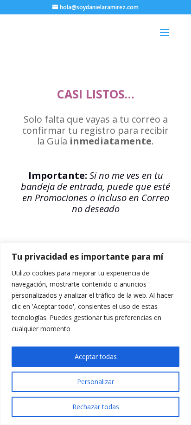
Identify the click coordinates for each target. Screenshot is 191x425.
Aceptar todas (96, 356)
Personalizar (95, 381)
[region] (95, 333)
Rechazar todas (95, 406)
